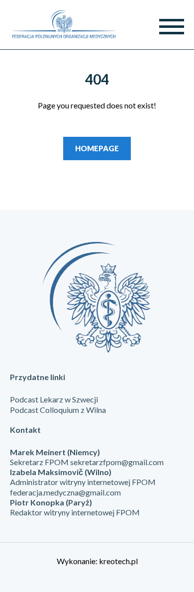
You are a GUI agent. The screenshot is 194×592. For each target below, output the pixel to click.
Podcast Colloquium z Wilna (58, 409)
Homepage (97, 148)
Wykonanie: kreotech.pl (97, 561)
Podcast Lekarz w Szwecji (54, 399)
